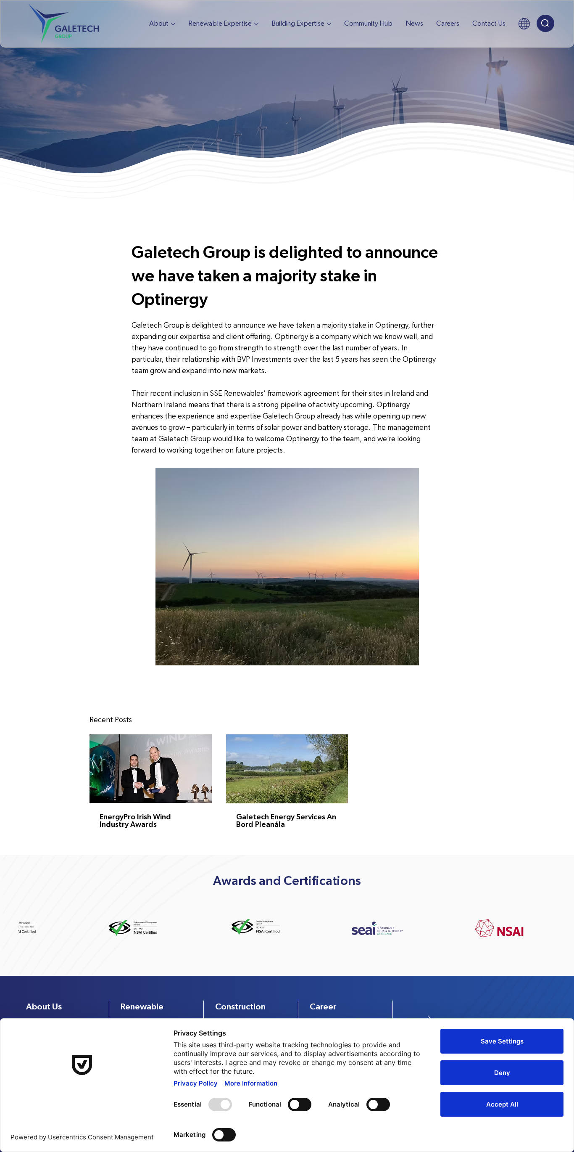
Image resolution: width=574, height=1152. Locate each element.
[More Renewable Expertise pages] (256, 24)
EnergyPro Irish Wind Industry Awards (135, 821)
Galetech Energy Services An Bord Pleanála (286, 821)
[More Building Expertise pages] (329, 24)
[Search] (545, 23)
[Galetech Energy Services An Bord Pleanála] (287, 768)
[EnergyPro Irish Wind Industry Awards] (151, 768)
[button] (524, 23)
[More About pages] (173, 24)
